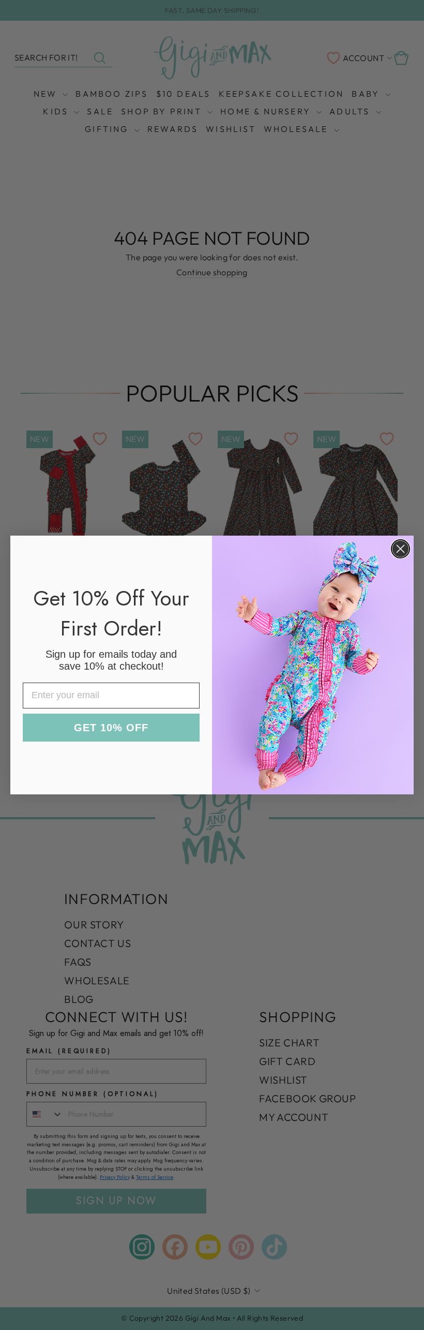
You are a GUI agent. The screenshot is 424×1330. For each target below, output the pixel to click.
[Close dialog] (400, 549)
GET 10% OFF (111, 727)
